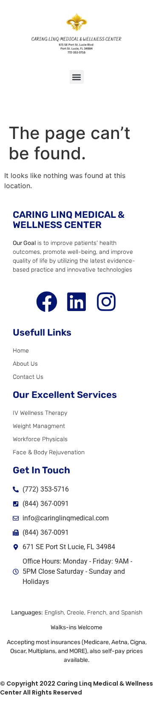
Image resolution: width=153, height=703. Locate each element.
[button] (77, 77)
